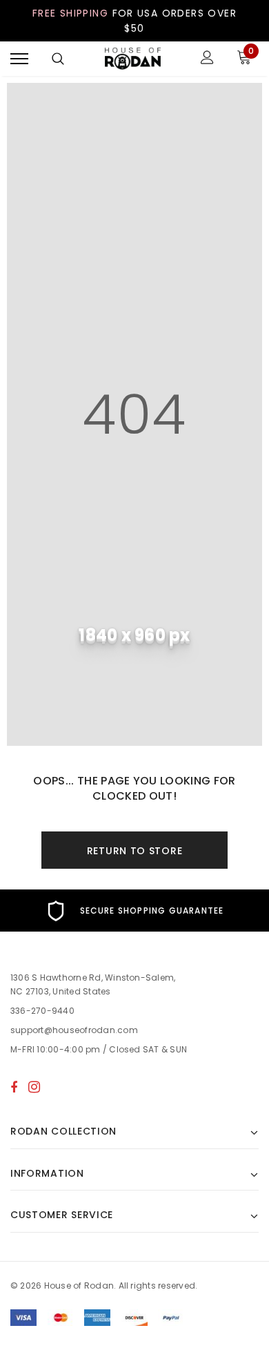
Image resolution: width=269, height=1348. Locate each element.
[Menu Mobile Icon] (19, 59)
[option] (134, 910)
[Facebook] (13, 1087)
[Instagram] (34, 1087)
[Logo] (133, 59)
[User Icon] (207, 59)
